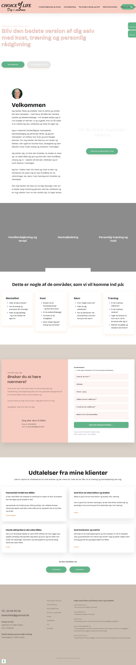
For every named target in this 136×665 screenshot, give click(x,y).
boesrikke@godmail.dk (36, 427)
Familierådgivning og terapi (50, 7)
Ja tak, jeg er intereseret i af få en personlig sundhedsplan (95, 370)
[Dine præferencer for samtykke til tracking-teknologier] (4, 661)
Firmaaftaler (125, 7)
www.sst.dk (78, 619)
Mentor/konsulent (110, 7)
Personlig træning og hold (89, 7)
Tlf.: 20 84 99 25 (11, 610)
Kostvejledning (70, 7)
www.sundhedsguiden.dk (82, 626)
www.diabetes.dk (79, 612)
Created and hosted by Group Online (68, 658)
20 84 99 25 (32, 424)
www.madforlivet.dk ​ (80, 635)
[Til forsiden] (16, 6)
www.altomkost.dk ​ (80, 605)
